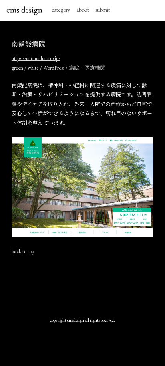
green (17, 67)
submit (102, 9)
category (61, 9)
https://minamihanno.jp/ (36, 58)
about (82, 9)
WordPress (53, 67)
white (33, 67)
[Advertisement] (82, 286)
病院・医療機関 (87, 67)
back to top (23, 251)
